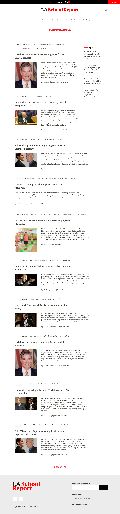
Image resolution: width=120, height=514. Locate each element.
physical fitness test (68, 214)
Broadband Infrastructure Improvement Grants (37, 44)
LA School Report (60, 9)
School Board (70, 20)
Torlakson (51, 299)
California (25, 214)
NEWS (18, 44)
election (24, 139)
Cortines (25, 96)
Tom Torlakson (41, 48)
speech (32, 299)
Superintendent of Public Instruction (45, 336)
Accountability (42, 20)
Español (114, 2)
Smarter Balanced (28, 48)
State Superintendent (48, 139)
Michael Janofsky (50, 290)
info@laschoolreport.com (81, 498)
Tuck (58, 299)
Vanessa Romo (49, 130)
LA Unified (34, 214)
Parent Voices (56, 20)
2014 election (26, 425)
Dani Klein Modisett (28, 178)
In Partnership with (57, 2)
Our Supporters (79, 504)
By (42, 82)
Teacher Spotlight (85, 20)
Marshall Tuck (34, 139)
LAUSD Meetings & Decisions (50, 214)
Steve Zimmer (54, 260)
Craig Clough (48, 244)
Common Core (59, 44)
